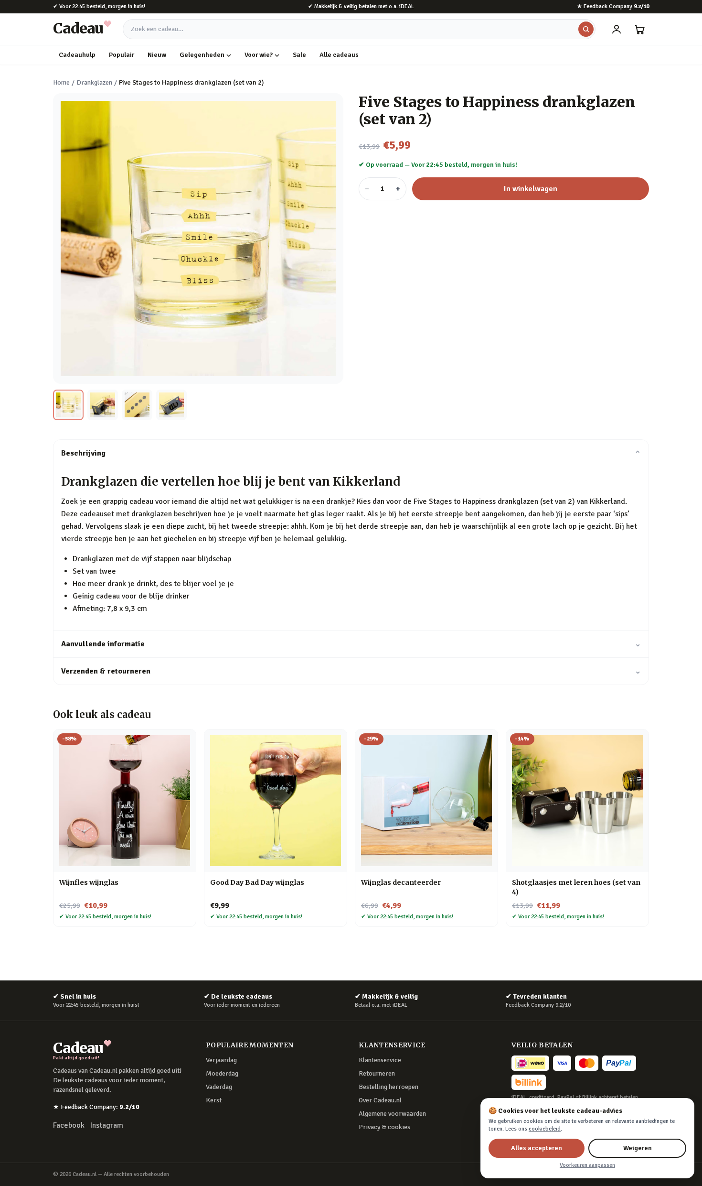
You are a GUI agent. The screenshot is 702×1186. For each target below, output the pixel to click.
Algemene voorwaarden (392, 1114)
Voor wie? (259, 55)
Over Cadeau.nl (380, 1100)
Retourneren (377, 1073)
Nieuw (157, 55)
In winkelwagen (530, 189)
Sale (299, 55)
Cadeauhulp (77, 55)
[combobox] (359, 29)
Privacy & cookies (384, 1127)
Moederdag (222, 1073)
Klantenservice (380, 1060)
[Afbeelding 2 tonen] (102, 405)
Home (61, 82)
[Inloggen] (616, 29)
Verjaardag (221, 1060)
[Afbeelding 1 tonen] (68, 405)
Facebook (69, 1125)
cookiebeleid (545, 1128)
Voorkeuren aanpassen (587, 1165)
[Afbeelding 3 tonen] (137, 405)
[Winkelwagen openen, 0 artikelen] (639, 29)
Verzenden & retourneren (351, 671)
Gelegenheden (202, 55)
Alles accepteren (536, 1148)
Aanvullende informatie (351, 644)
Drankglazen (94, 82)
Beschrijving (351, 453)
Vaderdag (219, 1087)
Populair (121, 55)
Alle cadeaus (339, 55)
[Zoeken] (586, 29)
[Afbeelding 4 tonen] (171, 405)
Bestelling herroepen (388, 1087)
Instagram (106, 1125)
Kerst (214, 1100)
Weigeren (637, 1148)
